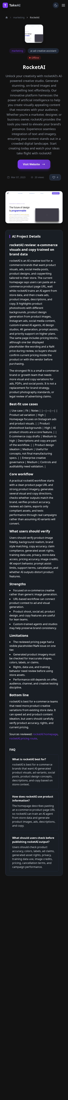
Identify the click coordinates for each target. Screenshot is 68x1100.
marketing (19, 17)
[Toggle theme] (56, 5)
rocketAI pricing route (23, 738)
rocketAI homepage (45, 734)
